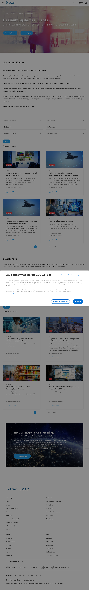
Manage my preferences (60, 301)
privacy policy (10, 293)
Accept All (78, 301)
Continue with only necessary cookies (72, 275)
